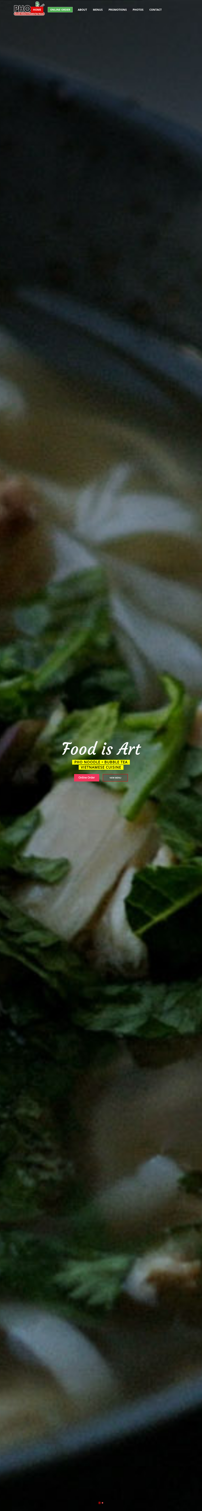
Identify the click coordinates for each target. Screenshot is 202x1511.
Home (37, 9)
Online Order (60, 9)
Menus (98, 9)
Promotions (118, 9)
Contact (155, 9)
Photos (138, 9)
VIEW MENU (115, 777)
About (82, 9)
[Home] (28, 9)
